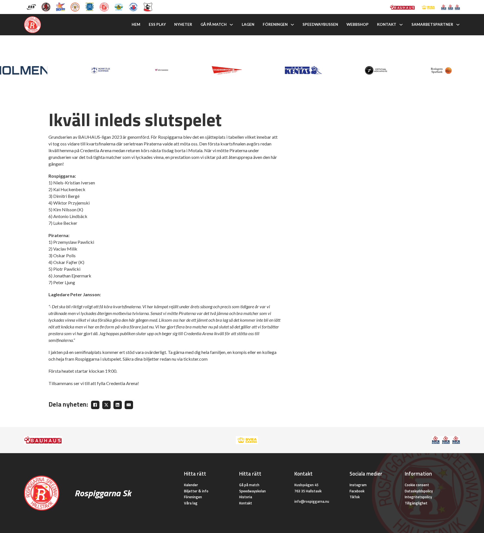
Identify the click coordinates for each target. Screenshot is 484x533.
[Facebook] (95, 405)
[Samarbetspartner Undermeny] (458, 24)
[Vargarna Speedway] (133, 6)
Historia (245, 497)
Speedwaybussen (320, 24)
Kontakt (386, 24)
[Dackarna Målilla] (60, 6)
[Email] (129, 405)
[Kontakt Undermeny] (401, 24)
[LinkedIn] (117, 405)
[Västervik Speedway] (118, 6)
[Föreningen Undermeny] (292, 24)
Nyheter (183, 24)
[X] (106, 405)
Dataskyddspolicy (419, 491)
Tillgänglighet (416, 503)
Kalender (191, 485)
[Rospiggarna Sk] (104, 6)
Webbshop (357, 24)
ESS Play (157, 24)
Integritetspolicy (418, 497)
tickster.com (195, 358)
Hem (136, 24)
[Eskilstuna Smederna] (147, 6)
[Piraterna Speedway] (89, 6)
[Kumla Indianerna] (45, 6)
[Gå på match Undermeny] (231, 24)
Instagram (358, 485)
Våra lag (190, 503)
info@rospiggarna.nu (311, 501)
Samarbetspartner (432, 24)
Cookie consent (417, 485)
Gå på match (214, 24)
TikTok (355, 497)
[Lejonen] (75, 6)
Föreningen (275, 24)
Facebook (357, 491)
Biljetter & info (196, 491)
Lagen (248, 24)
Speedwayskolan (252, 491)
